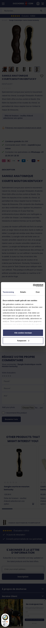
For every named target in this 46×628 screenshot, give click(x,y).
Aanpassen (21, 340)
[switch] (5, 624)
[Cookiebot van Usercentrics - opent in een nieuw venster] (33, 285)
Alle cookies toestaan (23, 333)
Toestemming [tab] (8, 292)
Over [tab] (38, 292)
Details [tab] (23, 292)
